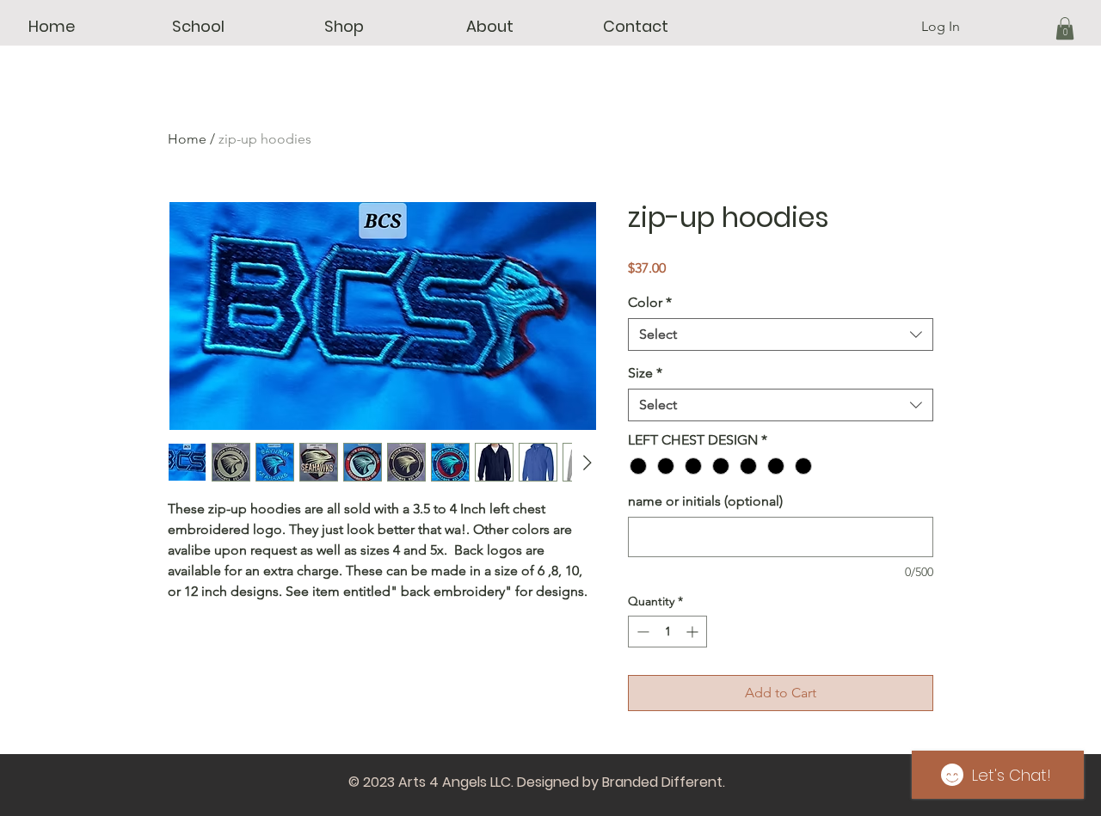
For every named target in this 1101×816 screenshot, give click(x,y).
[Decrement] (641, 632)
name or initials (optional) (705, 501)
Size (645, 373)
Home (187, 139)
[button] (198, 26)
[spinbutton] (667, 632)
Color (650, 302)
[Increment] (693, 632)
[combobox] (780, 334)
